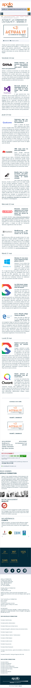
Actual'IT (22, 16)
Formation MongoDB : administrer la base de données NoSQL (14, 629)
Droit (6, 673)
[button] (2, 536)
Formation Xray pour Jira (6, 644)
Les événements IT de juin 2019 (21, 443)
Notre (4, 601)
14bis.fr (20, 686)
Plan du (3, 606)
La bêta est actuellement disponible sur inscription (15, 196)
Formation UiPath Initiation (6, 638)
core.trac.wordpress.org (22, 248)
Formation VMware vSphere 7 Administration (10, 635)
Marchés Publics (9, 668)
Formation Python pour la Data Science (9, 626)
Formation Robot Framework (7, 647)
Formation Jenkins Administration (8, 623)
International (8, 671)
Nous (4, 600)
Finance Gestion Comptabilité (11, 667)
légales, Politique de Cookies (9, 604)
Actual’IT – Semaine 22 (16, 433)
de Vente (8, 603)
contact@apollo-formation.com (9, 466)
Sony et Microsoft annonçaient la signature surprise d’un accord (15, 217)
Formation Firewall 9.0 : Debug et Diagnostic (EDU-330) (12, 654)
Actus (17, 16)
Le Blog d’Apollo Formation (9, 16)
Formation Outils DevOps (6, 620)
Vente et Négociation (9, 666)
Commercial (8, 664)
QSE (6, 670)
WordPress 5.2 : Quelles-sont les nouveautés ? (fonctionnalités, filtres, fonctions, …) (8, 446)
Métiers (7, 662)
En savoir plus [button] (13, 514)
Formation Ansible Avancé (6, 641)
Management (8, 663)
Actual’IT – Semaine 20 (16, 417)
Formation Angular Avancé (6, 632)
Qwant (19, 380)
